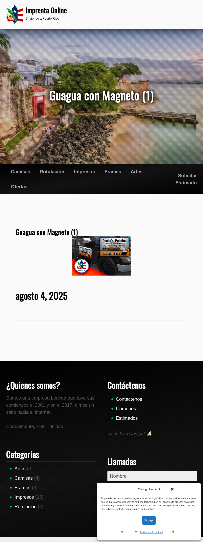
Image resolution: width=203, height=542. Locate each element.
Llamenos (126, 408)
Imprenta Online (46, 10)
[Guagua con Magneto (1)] (102, 256)
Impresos (84, 171)
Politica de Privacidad (151, 532)
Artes (137, 171)
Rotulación (52, 171)
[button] (172, 489)
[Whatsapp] (162, 14)
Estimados (127, 418)
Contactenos (129, 399)
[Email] (186, 14)
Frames (112, 171)
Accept (148, 520)
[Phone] (150, 14)
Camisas (20, 171)
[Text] (174, 14)
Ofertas (19, 186)
